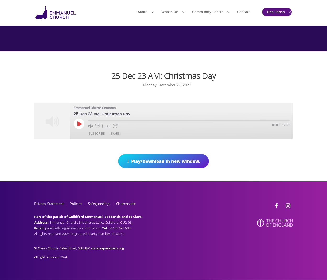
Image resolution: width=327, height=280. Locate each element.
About (143, 12)
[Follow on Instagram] (288, 206)
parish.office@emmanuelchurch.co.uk (73, 228)
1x (106, 126)
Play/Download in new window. (165, 161)
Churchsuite (125, 203)
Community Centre (207, 12)
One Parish (276, 12)
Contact (243, 12)
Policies (76, 203)
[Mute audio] (90, 126)
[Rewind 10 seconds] (97, 126)
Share (114, 133)
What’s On (170, 12)
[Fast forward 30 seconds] (115, 126)
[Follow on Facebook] (276, 206)
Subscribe (97, 133)
